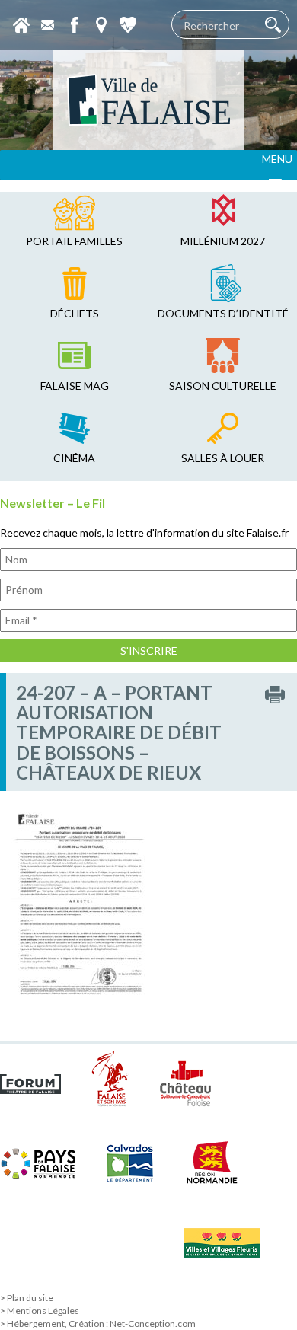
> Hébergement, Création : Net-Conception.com (98, 1323)
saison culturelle (222, 385)
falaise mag (74, 385)
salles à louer (222, 457)
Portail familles (74, 240)
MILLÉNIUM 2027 (222, 240)
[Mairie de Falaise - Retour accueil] (148, 100)
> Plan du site (26, 1297)
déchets (74, 313)
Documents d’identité (223, 313)
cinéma (74, 457)
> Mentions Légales (39, 1310)
